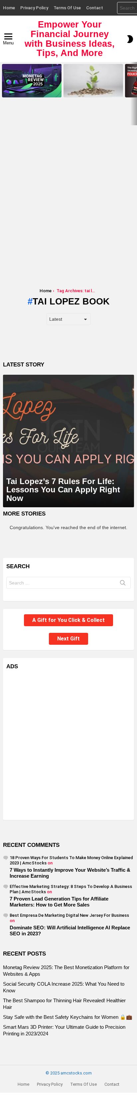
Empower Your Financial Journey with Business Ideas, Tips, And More (70, 39)
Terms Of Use (67, 7)
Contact (94, 7)
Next (133, 93)
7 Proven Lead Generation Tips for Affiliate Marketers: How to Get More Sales (59, 901)
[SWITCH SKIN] (130, 39)
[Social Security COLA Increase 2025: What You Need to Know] (93, 80)
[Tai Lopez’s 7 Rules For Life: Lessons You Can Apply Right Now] (68, 441)
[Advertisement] (68, 197)
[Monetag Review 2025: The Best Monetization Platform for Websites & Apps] (32, 80)
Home (9, 7)
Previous (3, 93)
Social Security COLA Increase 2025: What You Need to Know (92, 90)
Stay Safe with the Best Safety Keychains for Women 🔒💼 (67, 1017)
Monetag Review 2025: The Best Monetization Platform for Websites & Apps (31, 88)
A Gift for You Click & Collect (68, 620)
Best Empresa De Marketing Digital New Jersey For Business (69, 915)
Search (123, 584)
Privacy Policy (34, 7)
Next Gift (68, 638)
